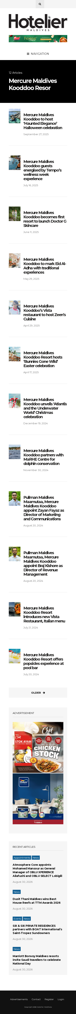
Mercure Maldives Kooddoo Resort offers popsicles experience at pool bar (43, 661)
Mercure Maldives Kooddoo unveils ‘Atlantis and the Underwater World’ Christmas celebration (45, 408)
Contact (36, 999)
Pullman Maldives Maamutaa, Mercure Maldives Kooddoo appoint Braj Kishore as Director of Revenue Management (43, 563)
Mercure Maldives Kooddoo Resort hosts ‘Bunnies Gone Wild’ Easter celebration (42, 359)
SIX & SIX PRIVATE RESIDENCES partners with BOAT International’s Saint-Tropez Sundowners (37, 929)
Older (36, 692)
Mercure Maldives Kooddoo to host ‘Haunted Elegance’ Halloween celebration (42, 121)
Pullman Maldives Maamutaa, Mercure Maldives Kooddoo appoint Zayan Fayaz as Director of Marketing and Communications (43, 508)
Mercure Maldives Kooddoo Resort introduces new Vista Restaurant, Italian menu (44, 614)
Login (61, 999)
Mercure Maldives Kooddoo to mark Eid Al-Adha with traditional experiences (44, 265)
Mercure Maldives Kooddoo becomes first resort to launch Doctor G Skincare (44, 219)
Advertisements (19, 999)
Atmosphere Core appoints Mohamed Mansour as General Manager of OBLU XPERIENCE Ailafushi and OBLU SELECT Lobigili (37, 870)
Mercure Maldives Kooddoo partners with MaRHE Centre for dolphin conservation (43, 457)
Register (49, 999)
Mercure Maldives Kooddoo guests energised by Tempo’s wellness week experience (42, 170)
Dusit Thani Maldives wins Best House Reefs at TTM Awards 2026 (36, 900)
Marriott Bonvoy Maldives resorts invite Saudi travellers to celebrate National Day (37, 959)
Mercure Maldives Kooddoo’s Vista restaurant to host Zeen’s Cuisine (44, 312)
